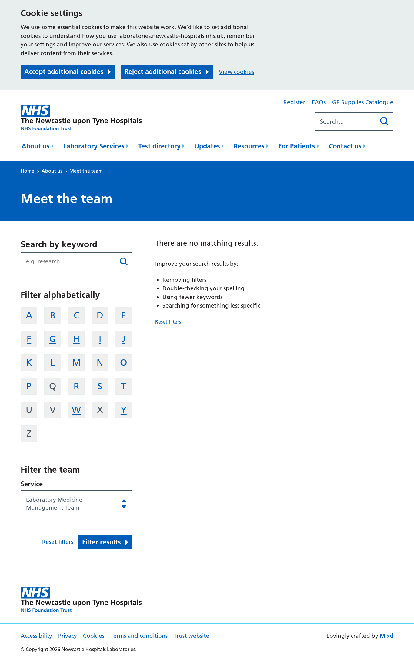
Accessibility (36, 635)
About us (36, 146)
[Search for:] (345, 121)
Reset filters (57, 541)
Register (294, 102)
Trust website (191, 635)
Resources (249, 146)
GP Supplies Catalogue (362, 102)
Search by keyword (59, 244)
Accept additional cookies (63, 71)
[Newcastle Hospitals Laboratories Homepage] (81, 117)
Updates (207, 146)
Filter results (101, 542)
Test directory (159, 146)
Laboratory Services (94, 146)
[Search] (384, 121)
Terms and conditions (139, 635)
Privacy (67, 635)
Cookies (93, 635)
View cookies (236, 71)
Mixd (386, 635)
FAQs (319, 102)
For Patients (296, 146)
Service (32, 484)
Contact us (345, 146)
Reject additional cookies (163, 71)
